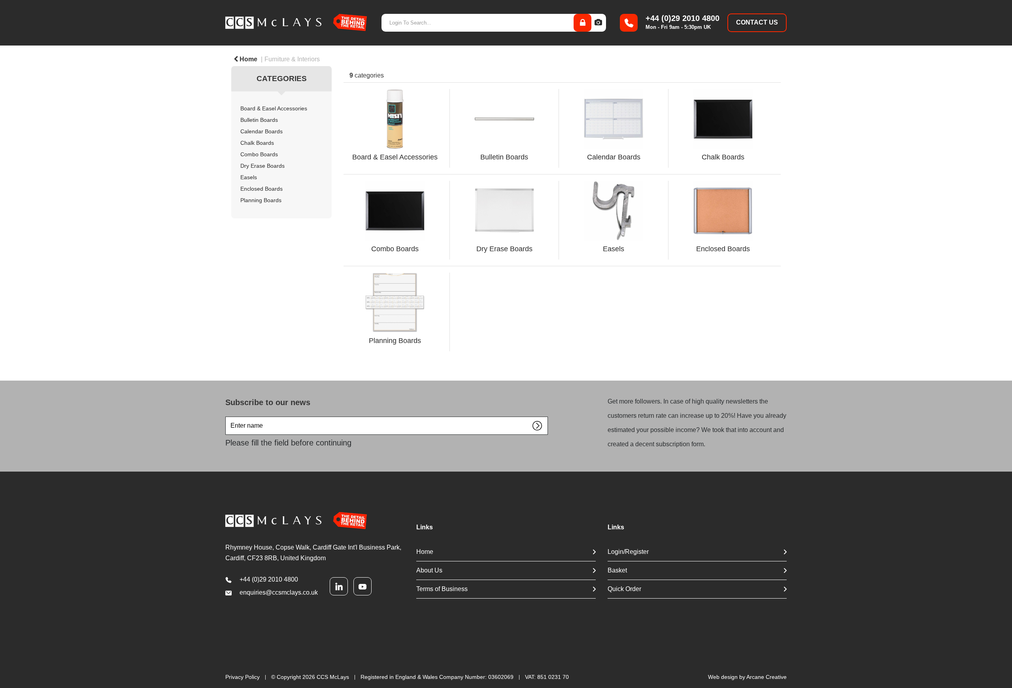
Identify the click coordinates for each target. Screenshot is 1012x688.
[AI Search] (598, 22)
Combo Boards (259, 154)
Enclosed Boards (261, 189)
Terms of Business (442, 589)
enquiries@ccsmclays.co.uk (279, 592)
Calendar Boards (261, 132)
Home (247, 59)
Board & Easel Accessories (273, 109)
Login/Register (628, 551)
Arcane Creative (766, 677)
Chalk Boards (257, 143)
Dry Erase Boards (262, 166)
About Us (429, 570)
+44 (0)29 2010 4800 (269, 579)
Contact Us (757, 22)
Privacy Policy (242, 677)
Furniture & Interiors (292, 59)
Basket (617, 570)
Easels (248, 177)
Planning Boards (260, 200)
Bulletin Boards (259, 120)
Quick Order (624, 589)
